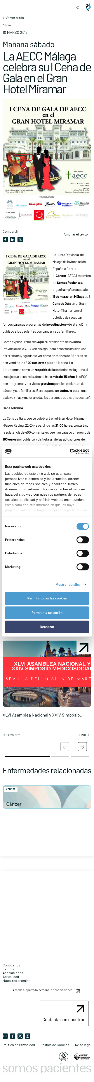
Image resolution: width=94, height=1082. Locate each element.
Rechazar (47, 627)
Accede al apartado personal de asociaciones (42, 990)
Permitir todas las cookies (47, 598)
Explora (8, 969)
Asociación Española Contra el (69, 268)
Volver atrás (14, 18)
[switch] (83, 539)
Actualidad (11, 976)
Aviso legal (83, 1045)
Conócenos (11, 965)
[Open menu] (8, 7)
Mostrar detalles (68, 584)
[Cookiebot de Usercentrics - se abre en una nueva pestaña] (70, 451)
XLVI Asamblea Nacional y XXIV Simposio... (43, 714)
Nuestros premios (16, 980)
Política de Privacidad (19, 1045)
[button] (47, 690)
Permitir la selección (47, 612)
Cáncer (13, 804)
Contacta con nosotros (63, 1019)
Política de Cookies (54, 1045)
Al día (7, 25)
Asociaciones (13, 973)
